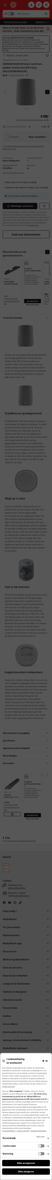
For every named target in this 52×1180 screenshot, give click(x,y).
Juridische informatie (38, 1131)
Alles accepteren (26, 1163)
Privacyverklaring (8, 1131)
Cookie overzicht (23, 1131)
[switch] (41, 1145)
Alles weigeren (26, 1171)
